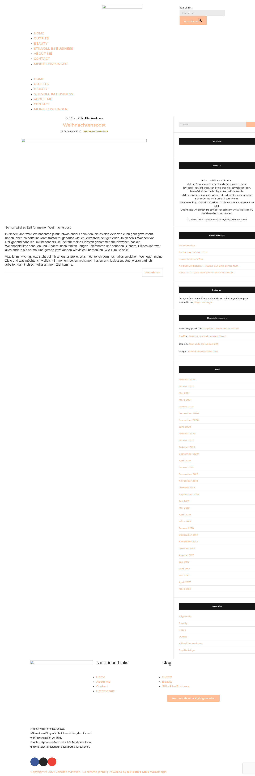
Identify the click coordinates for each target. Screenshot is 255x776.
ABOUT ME (43, 54)
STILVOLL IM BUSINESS (53, 49)
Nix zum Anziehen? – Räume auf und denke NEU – (209, 265)
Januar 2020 (186, 440)
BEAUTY (41, 44)
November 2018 (188, 480)
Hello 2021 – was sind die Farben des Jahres (206, 272)
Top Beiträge (187, 650)
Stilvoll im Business (90, 118)
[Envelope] (49, 8)
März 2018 (185, 521)
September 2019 (189, 453)
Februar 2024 (187, 379)
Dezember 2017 (188, 534)
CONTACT (42, 59)
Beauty (183, 623)
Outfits (70, 118)
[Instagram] (41, 8)
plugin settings (203, 302)
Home (182, 629)
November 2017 (188, 541)
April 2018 (185, 514)
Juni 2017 (184, 568)
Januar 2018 (186, 528)
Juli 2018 (184, 501)
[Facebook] (33, 8)
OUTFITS (41, 38)
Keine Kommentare (95, 131)
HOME (39, 33)
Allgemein (185, 616)
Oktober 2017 (187, 548)
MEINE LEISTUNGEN (50, 64)
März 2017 (185, 588)
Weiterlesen (152, 272)
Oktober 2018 (187, 487)
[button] (127, 71)
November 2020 (189, 420)
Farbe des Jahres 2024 (193, 252)
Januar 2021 (186, 406)
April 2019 (185, 460)
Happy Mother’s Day (191, 259)
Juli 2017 (184, 561)
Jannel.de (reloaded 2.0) (204, 343)
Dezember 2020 (189, 413)
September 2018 (189, 494)
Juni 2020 (185, 426)
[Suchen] (250, 124)
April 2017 (185, 582)
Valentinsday (187, 245)
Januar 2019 (186, 467)
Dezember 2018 (188, 474)
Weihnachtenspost (84, 125)
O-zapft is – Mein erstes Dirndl (220, 328)
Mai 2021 (184, 393)
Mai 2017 (184, 575)
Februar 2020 (187, 433)
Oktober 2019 (187, 447)
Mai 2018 (184, 507)
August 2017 (186, 555)
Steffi (182, 336)
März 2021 (185, 399)
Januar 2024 (186, 386)
